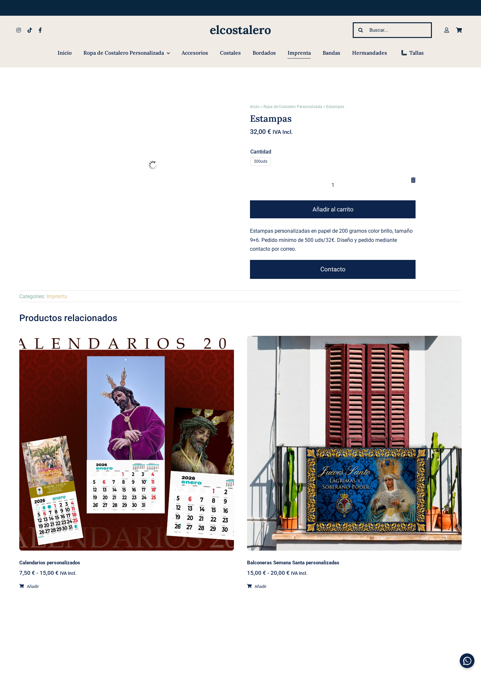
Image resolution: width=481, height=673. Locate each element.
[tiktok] (29, 30)
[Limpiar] (413, 180)
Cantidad (260, 152)
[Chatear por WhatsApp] (467, 660)
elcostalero (240, 29)
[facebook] (40, 30)
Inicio (254, 106)
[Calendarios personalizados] (126, 443)
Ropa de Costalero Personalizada (292, 106)
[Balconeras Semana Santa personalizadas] (354, 443)
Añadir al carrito (332, 209)
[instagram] (18, 30)
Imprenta (56, 296)
